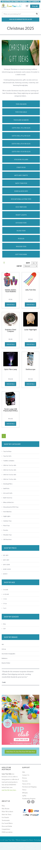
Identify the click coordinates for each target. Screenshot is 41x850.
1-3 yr (5, 599)
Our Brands (5, 817)
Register (21, 847)
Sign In (29, 847)
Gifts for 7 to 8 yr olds (21, 151)
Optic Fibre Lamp (10, 369)
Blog (3, 805)
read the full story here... (9, 790)
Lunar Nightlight (30, 330)
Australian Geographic (8, 654)
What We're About (7, 811)
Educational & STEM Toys (21, 199)
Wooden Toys (21, 246)
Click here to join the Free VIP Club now (20, 752)
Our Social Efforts (7, 823)
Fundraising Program (28, 798)
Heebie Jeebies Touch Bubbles (10, 290)
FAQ (23, 772)
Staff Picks (21, 167)
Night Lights (21, 215)
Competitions (6, 829)
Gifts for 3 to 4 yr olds (21, 136)
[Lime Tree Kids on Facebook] (28, 801)
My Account (11, 847)
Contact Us (25, 775)
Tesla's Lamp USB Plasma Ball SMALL (10, 410)
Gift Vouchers (21, 254)
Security (25, 781)
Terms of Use (26, 784)
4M (3, 644)
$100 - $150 (7, 569)
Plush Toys (21, 231)
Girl (4, 628)
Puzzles (21, 238)
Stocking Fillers (21, 159)
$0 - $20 (5, 555)
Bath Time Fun (21, 183)
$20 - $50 (6, 560)
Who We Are (5, 808)
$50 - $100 (6, 564)
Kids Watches (21, 207)
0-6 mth (5, 589)
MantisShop (29, 842)
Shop (35, 6)
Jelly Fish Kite (30, 290)
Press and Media (7, 826)
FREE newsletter (7, 832)
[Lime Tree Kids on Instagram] (33, 801)
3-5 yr (5, 603)
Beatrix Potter (6, 663)
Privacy (24, 778)
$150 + (5, 574)
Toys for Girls (21, 112)
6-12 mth (6, 594)
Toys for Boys (21, 104)
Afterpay (25, 792)
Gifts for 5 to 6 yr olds (21, 144)
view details (10, 304)
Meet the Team (6, 814)
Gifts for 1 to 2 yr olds (21, 128)
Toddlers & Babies (21, 120)
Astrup (4, 649)
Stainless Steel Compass (10, 330)
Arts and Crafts (21, 175)
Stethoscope (30, 369)
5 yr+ (4, 608)
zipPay (24, 795)
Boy (4, 624)
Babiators (5, 658)
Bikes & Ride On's (21, 191)
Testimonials (6, 820)
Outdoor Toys (21, 223)
